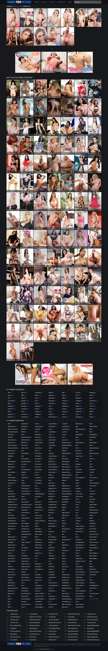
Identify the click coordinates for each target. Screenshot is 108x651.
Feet (37, 400)
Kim (50, 515)
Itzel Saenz (39, 564)
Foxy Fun (38, 491)
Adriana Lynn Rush (13, 429)
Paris (78, 467)
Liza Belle (65, 423)
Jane (37, 582)
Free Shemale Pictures (93, 639)
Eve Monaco (39, 483)
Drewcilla (38, 429)
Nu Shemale (90, 628)
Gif (36, 499)
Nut (77, 445)
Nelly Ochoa (66, 593)
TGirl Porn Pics (14, 622)
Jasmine (38, 591)
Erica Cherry (39, 453)
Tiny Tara (92, 491)
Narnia (64, 569)
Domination (39, 392)
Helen (37, 537)
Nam (64, 553)
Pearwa (78, 491)
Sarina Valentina (81, 572)
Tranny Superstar (53, 625)
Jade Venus (39, 580)
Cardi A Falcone (26, 485)
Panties (65, 403)
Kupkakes (52, 542)
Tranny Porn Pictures (44, 649)
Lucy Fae (65, 432)
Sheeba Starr (80, 599)
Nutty (78, 448)
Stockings (93, 392)
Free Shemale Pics (15, 631)
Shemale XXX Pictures (74, 614)
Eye (36, 485)
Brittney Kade (25, 458)
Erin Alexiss (39, 458)
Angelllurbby (12, 510)
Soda (91, 429)
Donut (23, 607)
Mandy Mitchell (67, 453)
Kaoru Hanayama (54, 467)
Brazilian (24, 403)
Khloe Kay (52, 512)
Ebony (38, 395)
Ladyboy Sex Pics (91, 614)
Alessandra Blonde (13, 448)
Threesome (93, 400)
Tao (90, 461)
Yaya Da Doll (93, 574)
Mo (63, 534)
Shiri (78, 601)
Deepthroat (25, 417)
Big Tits (24, 392)
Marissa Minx (66, 477)
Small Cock (80, 409)
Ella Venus (38, 437)
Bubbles (24, 472)
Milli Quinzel (65, 515)
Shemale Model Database (94, 625)
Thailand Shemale (73, 619)
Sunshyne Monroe (95, 448)
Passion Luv (79, 472)
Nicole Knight (66, 596)
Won (91, 564)
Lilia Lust (52, 588)
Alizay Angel (12, 467)
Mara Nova (65, 458)
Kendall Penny (53, 504)
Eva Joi (37, 472)
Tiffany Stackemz (94, 483)
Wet (91, 414)
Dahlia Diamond (26, 566)
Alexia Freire (11, 453)
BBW (10, 411)
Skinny (79, 406)
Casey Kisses (25, 502)
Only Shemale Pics (15, 637)
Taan (91, 456)
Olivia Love (79, 453)
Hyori (37, 555)
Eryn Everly (38, 467)
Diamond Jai (25, 596)
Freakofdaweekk (40, 494)
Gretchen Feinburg (40, 520)
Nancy (64, 558)
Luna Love (65, 440)
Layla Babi (52, 555)
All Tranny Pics (52, 639)
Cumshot (25, 414)
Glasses (51, 392)
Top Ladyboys (14, 639)
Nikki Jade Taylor (67, 604)
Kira (50, 529)
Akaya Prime (12, 442)
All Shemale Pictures (34, 619)
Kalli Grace (52, 461)
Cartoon (24, 499)
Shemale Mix (52, 634)
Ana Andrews (12, 494)
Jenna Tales (53, 426)
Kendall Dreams (53, 502)
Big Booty (12, 414)
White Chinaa (93, 555)
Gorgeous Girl (39, 510)
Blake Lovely (25, 448)
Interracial (52, 400)
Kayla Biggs (52, 485)
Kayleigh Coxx (53, 488)
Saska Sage (79, 577)
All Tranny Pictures (73, 637)
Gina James (38, 504)
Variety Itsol (93, 523)
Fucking (38, 411)
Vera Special (93, 531)
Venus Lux (92, 526)
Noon (78, 440)
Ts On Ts (92, 406)
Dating (70, 2)
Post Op (79, 392)
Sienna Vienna (80, 604)
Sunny (91, 445)
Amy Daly (11, 491)
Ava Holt (11, 566)
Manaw (65, 450)
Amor (10, 485)
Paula (78, 483)
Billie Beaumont (26, 440)
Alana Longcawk (13, 445)
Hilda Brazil (38, 539)
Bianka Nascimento (27, 437)
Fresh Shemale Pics (54, 637)
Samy (78, 553)
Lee (50, 561)
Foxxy (37, 488)
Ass (10, 398)
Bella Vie (24, 432)
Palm (78, 458)
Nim (77, 426)
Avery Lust (11, 572)
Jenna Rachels (53, 423)
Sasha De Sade (80, 574)
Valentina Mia (93, 504)
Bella (10, 607)
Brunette (24, 406)
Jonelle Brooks (54, 456)
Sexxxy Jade (80, 593)
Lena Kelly (52, 572)
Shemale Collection (34, 625)
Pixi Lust (78, 502)
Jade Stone (39, 577)
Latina (51, 409)
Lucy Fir (64, 434)
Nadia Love (66, 550)
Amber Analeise (13, 480)
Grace (37, 512)
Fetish (37, 403)
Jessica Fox (52, 437)
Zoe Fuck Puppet (94, 593)
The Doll (91, 472)
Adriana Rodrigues (13, 432)
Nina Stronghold (81, 429)
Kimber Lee (53, 523)
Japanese (52, 403)
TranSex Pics (32, 639)
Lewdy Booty (53, 577)
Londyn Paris (66, 429)
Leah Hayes (52, 558)
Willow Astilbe (93, 558)
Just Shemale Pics (34, 634)
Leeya (51, 564)
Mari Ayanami (66, 467)
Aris (9, 534)
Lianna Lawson (53, 582)
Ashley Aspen (12, 537)
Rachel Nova (80, 531)
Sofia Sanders (93, 434)
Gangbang (38, 414)
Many (64, 456)
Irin (36, 561)
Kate (50, 480)
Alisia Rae (11, 464)
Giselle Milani (39, 507)
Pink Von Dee (80, 496)
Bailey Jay (11, 591)
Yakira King (92, 569)
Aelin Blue (11, 434)
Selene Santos (80, 585)
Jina (50, 450)
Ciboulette (24, 537)
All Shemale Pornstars (35, 631)
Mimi (64, 518)
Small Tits (80, 411)
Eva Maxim (38, 477)
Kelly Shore (52, 496)
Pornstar (65, 417)
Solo (78, 414)
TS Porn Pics (32, 637)
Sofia (91, 432)
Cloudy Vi (24, 550)
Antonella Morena (13, 523)
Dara (23, 585)
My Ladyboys (13, 634)
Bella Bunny (25, 426)
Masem (65, 480)
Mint (64, 526)
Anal (10, 392)
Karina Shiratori (53, 469)
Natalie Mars (66, 582)
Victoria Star (93, 539)
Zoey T (92, 596)
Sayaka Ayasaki (80, 580)
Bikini (23, 395)
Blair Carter (25, 445)
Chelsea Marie (26, 518)
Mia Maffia (65, 502)
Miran (64, 531)
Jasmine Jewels (40, 593)
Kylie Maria (52, 547)
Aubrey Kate (12, 555)
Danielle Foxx (25, 574)
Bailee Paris (12, 585)
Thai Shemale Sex (73, 639)
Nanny (64, 561)
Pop (77, 512)
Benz (23, 434)
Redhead (79, 398)
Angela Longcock (13, 499)
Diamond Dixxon (26, 593)
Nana (64, 555)
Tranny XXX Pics (72, 622)
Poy (77, 515)
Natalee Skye (66, 574)
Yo (91, 577)
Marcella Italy (66, 461)
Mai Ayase (65, 448)
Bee (9, 601)
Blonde (24, 398)
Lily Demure (52, 596)
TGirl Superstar (33, 614)
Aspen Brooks (12, 545)
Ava (9, 564)
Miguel (64, 507)
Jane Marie (39, 585)
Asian (11, 395)
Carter (23, 496)
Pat (77, 475)
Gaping (38, 417)
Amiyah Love (12, 483)
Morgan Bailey (67, 539)
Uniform (92, 409)
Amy (10, 488)
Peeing (64, 409)
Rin (77, 534)
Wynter (91, 566)
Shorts (78, 403)
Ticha (91, 480)
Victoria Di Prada (94, 534)
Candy (23, 483)
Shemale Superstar (92, 617)
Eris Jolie (38, 461)
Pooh (78, 510)
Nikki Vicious (80, 423)
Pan (77, 461)
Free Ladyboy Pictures (54, 628)
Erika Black (38, 456)
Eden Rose (38, 434)
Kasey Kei (52, 477)
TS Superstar (52, 617)
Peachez (79, 488)
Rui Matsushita (80, 542)
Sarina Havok (80, 569)
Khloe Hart (52, 510)
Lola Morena (66, 426)
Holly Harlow (39, 542)
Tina (91, 488)
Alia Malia (11, 456)
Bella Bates (25, 423)
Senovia (78, 588)
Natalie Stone (66, 585)
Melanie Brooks (67, 491)
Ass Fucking (12, 400)
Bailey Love (11, 593)
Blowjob (25, 400)
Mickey (64, 504)
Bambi (10, 599)
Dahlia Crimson (26, 564)
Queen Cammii (80, 526)
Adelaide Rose (12, 426)
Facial (37, 398)
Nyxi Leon (79, 450)
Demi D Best (25, 591)
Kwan (50, 545)
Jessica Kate (52, 440)
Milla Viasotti (66, 512)
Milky (64, 510)
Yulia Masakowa (94, 585)
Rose (78, 537)
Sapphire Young (81, 561)
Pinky (78, 499)
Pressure (78, 518)
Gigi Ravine (38, 502)
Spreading (79, 417)
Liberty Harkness (54, 585)
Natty (64, 591)
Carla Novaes (25, 488)
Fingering (38, 406)
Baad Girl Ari (12, 582)
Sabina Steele (80, 547)
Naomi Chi (65, 566)
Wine (91, 561)
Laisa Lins (52, 550)
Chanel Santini (26, 512)
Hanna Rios (38, 529)
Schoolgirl (79, 400)
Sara (78, 564)
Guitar (37, 523)
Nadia (64, 547)
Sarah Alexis (80, 566)
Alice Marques (12, 461)
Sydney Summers (94, 453)
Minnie (64, 523)
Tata (91, 464)
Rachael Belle (80, 529)
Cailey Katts (25, 477)
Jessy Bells (52, 442)
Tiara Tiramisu (94, 477)
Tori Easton (93, 494)
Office (64, 398)
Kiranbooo (52, 531)
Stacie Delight (93, 442)
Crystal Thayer (26, 558)
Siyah (91, 423)
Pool (64, 414)
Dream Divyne (39, 426)
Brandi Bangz (25, 453)
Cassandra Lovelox (26, 504)
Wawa (91, 550)
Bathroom (11, 409)
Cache (23, 475)
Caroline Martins (26, 494)
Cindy (23, 539)
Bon (23, 450)
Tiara (91, 475)
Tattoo (92, 395)
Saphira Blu (79, 558)
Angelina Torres (13, 507)
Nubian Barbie (80, 442)
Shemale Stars (33, 628)
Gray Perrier (39, 518)
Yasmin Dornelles (94, 572)
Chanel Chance (26, 507)
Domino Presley (26, 604)
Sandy (78, 555)
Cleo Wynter (25, 547)
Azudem (10, 580)
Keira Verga (53, 491)
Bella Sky (24, 429)
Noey (77, 437)
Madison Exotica (67, 442)
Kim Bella (51, 518)
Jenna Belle (39, 601)
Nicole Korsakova (67, 599)
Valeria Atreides (94, 510)
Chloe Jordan (25, 526)
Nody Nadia (79, 434)
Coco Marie (24, 555)
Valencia (92, 502)
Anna (10, 512)
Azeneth (11, 577)
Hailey (37, 526)
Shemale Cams (61, 2)
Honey (37, 550)
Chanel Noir (25, 510)
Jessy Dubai (53, 445)
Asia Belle (11, 542)
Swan (91, 450)
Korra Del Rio (53, 537)
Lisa (50, 601)
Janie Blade (39, 588)
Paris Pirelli (79, 469)
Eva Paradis (39, 480)
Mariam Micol (66, 472)
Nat (64, 572)
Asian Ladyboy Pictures (74, 625)
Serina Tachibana (81, 591)
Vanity (91, 518)
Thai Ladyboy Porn (73, 628)
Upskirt (92, 411)
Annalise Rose (12, 520)
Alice (10, 458)
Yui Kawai (92, 582)
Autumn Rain (12, 561)
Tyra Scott (92, 499)
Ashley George (13, 539)
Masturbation (54, 417)
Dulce (37, 432)
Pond (78, 507)
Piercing (65, 411)
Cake (23, 480)
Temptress (93, 469)
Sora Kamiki (93, 437)
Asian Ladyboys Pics (15, 625)
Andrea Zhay (12, 496)
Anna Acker (11, 515)
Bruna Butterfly (26, 469)
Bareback (11, 406)
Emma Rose (39, 448)
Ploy (78, 504)
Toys (92, 403)
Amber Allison (12, 477)
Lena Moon (52, 574)
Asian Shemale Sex (73, 631)
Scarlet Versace (80, 582)
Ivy (36, 572)
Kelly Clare (52, 494)
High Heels (52, 398)
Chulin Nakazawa (26, 534)
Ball (9, 596)
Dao (23, 582)
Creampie (25, 409)
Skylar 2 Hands (93, 426)
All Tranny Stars (14, 619)
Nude (64, 395)
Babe (10, 403)
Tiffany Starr (93, 485)
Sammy (79, 550)
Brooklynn (24, 464)
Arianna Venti (12, 526)
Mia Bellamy (66, 496)
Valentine (92, 507)
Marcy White (66, 464)
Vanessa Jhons (93, 512)
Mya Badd (65, 545)
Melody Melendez (67, 494)
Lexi (50, 580)
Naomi (64, 564)
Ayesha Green (12, 574)
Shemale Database (34, 622)
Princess (79, 520)
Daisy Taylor (25, 569)
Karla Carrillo (53, 472)
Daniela (23, 572)
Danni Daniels (25, 577)
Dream (37, 423)
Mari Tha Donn (66, 469)
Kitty (50, 534)
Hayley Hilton (39, 531)
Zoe (91, 591)
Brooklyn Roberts (26, 461)
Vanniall (92, 520)
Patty (78, 480)
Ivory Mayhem (39, 569)
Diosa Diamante (26, 599)
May (64, 483)
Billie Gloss (25, 442)
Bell (9, 604)
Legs (51, 411)
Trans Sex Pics (52, 631)
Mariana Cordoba (68, 475)
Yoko (91, 580)
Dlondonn (24, 601)
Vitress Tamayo (94, 542)
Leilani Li (52, 569)
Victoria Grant (93, 537)
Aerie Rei (11, 437)
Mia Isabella (66, 499)
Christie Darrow (25, 531)
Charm (23, 515)
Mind (64, 520)
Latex (51, 406)
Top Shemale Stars (54, 619)
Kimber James (54, 520)
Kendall (51, 499)
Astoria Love (11, 547)
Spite (91, 440)
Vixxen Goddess (94, 547)
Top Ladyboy (71, 617)
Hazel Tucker (39, 534)
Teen (91, 398)
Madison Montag (67, 445)
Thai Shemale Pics (15, 617)
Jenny (51, 429)
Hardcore (52, 395)
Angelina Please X (13, 504)
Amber (10, 475)
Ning (77, 432)
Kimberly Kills (53, 526)
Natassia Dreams (67, 588)
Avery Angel (12, 569)
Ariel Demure (12, 529)
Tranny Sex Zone (91, 622)
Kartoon (51, 475)
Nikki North (65, 607)
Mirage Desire (66, 529)
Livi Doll (51, 607)
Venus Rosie (93, 529)
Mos (64, 542)
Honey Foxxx (39, 553)
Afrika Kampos (12, 440)
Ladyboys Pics (14, 614)
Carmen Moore (26, 491)
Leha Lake (52, 566)
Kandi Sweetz (53, 464)
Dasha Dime (25, 588)
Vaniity (92, 515)
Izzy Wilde (38, 574)
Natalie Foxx (66, 580)
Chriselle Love (25, 529)
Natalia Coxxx (66, 577)
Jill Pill (51, 448)
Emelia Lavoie (39, 442)
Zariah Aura (93, 588)
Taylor (91, 467)
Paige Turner (80, 456)
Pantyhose (65, 406)
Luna (64, 437)
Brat (23, 456)
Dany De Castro (26, 580)
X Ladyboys (13, 628)
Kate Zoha (52, 483)
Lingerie (52, 414)
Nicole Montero (67, 601)
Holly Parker (39, 545)
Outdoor (65, 400)
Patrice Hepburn (81, 477)
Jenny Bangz (53, 432)
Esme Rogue (39, 469)
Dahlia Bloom (25, 561)
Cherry (23, 520)
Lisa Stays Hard (53, 604)
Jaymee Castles (40, 599)
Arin (10, 531)
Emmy (37, 450)
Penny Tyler (80, 494)
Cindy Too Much (26, 542)
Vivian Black (93, 545)
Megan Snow (66, 488)
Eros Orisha (39, 464)
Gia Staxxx (38, 496)
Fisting (37, 409)
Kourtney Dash (53, 539)
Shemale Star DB (53, 614)
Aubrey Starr (12, 558)
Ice (36, 558)
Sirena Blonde (80, 607)
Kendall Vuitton (53, 507)
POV (78, 395)
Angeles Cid (12, 502)
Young (92, 417)
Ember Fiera (39, 440)
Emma (37, 445)
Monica (64, 537)
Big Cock (11, 417)
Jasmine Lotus (39, 596)
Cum (23, 411)
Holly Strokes (39, 547)
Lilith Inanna (52, 591)
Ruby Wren (79, 539)
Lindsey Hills (53, 599)
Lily (50, 593)
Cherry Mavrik (25, 523)
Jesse (51, 434)
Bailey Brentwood (13, 588)
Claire (23, 545)
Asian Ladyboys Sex (92, 637)
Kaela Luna (52, 458)
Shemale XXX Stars (92, 634)
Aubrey (10, 553)
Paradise (79, 464)
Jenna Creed (39, 604)
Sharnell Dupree (80, 596)
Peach (78, 485)
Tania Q (92, 458)
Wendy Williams (94, 553)
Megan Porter (66, 485)
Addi (10, 423)
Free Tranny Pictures (92, 619)
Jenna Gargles (39, 607)
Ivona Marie (39, 566)
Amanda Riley (12, 472)
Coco (23, 553)
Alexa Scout (12, 450)
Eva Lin (37, 475)
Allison (10, 469)
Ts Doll (91, 496)
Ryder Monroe (80, 545)
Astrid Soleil (11, 550)
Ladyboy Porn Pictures (35, 617)
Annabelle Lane (13, 518)
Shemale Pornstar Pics (55, 622)
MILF (64, 392)
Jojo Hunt (52, 453)
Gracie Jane (39, 515)
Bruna (23, 467)
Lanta (51, 553)
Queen (78, 523)
